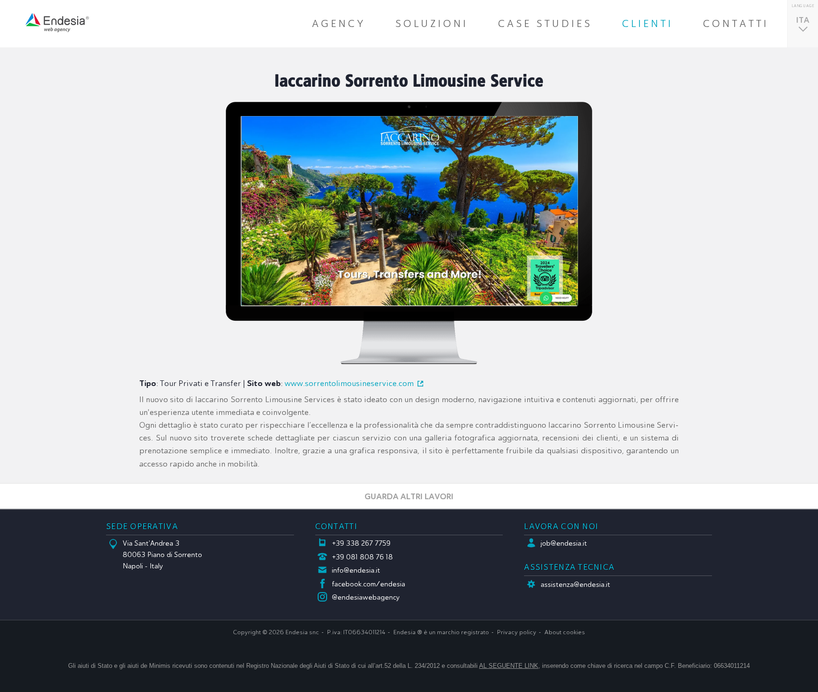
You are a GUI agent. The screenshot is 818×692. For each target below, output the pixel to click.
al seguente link (508, 665)
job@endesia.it (564, 543)
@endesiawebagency (366, 597)
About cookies (564, 632)
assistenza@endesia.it (575, 584)
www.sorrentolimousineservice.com (349, 383)
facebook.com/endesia (368, 584)
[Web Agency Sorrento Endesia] (57, 22)
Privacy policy (516, 632)
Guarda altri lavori (409, 496)
